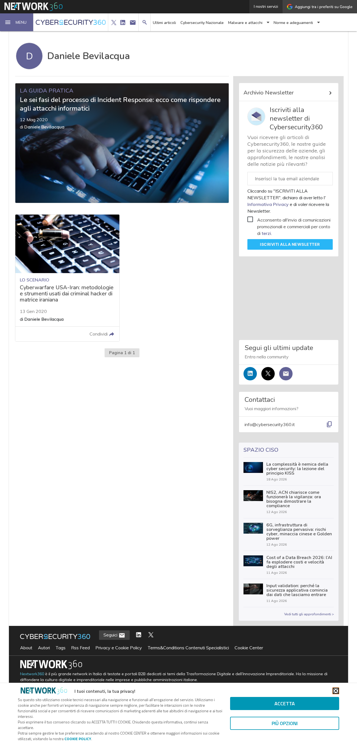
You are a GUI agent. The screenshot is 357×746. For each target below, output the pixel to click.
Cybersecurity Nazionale (202, 22)
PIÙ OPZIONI (285, 723)
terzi (266, 233)
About (26, 647)
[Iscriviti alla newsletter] (286, 373)
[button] (16, 22)
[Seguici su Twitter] (268, 373)
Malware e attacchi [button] (245, 22)
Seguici (111, 635)
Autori (44, 647)
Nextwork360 (32, 674)
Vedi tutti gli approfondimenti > (309, 614)
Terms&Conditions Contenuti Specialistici (188, 647)
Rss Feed (80, 647)
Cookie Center (249, 647)
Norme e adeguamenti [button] (293, 22)
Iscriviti (290, 244)
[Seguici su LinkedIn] (250, 373)
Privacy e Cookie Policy (118, 647)
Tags (61, 647)
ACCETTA (284, 703)
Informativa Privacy (268, 204)
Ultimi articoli (164, 22)
